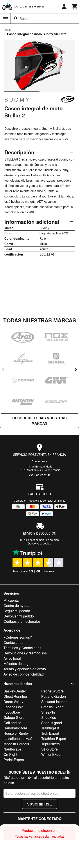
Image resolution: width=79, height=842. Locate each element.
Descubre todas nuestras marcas (39, 420)
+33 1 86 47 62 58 (39, 475)
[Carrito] (74, 6)
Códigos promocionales (22, 621)
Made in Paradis (16, 743)
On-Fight (10, 754)
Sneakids (48, 717)
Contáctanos (40, 461)
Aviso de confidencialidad (24, 674)
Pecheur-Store (52, 691)
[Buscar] (16, 18)
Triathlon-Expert (53, 738)
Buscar (25, 18)
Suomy (17, 99)
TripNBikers (50, 743)
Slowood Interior (54, 701)
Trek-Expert (50, 733)
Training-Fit (50, 728)
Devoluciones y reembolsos (25, 653)
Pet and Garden (53, 696)
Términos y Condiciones (22, 647)
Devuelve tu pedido (39, 543)
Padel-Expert (14, 759)
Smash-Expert (52, 706)
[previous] (3, 369)
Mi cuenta (11, 600)
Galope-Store (14, 717)
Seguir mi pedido (17, 610)
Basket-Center (15, 691)
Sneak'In (48, 712)
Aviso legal (12, 658)
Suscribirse (39, 804)
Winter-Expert (51, 754)
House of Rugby (16, 733)
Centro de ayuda (16, 605)
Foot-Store (12, 712)
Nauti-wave (12, 749)
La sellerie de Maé (18, 738)
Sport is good (51, 722)
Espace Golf (13, 706)
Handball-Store (15, 728)
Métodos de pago (17, 663)
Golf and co (12, 722)
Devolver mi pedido (19, 616)
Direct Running (15, 696)
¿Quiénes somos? (18, 637)
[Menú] (5, 18)
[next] (76, 369)
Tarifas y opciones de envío (25, 668)
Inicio (8, 29)
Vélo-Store (49, 749)
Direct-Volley (13, 701)
